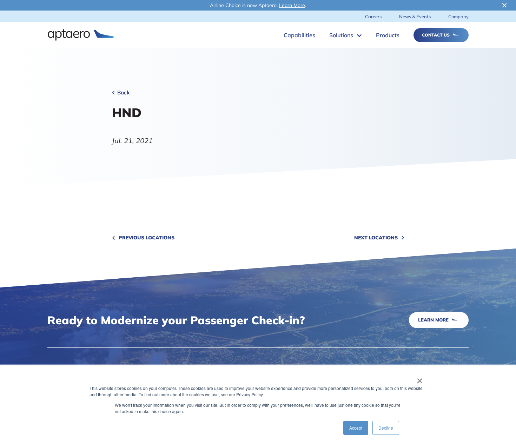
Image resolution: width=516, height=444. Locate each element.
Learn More (292, 5)
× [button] (420, 378)
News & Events (415, 16)
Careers (373, 16)
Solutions (341, 35)
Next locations (376, 237)
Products (387, 35)
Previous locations (146, 237)
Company (458, 16)
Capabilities (299, 35)
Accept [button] (355, 428)
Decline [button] (385, 428)
